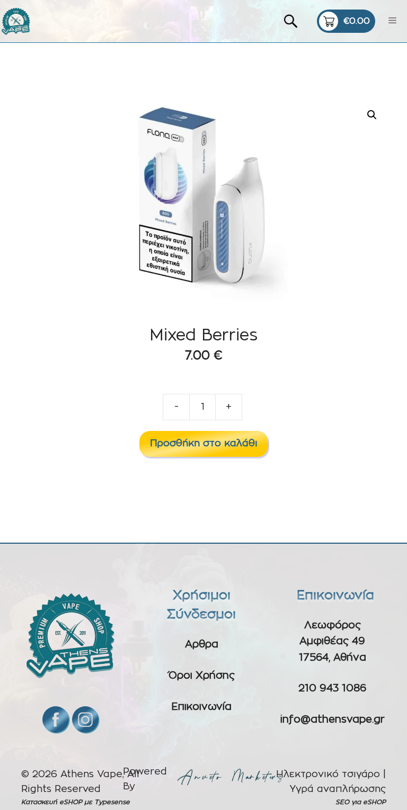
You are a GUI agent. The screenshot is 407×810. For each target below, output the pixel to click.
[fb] (55, 719)
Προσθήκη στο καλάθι (204, 443)
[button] (372, 114)
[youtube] (85, 719)
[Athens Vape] (16, 21)
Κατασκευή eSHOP (51, 802)
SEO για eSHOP (360, 802)
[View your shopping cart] (346, 21)
